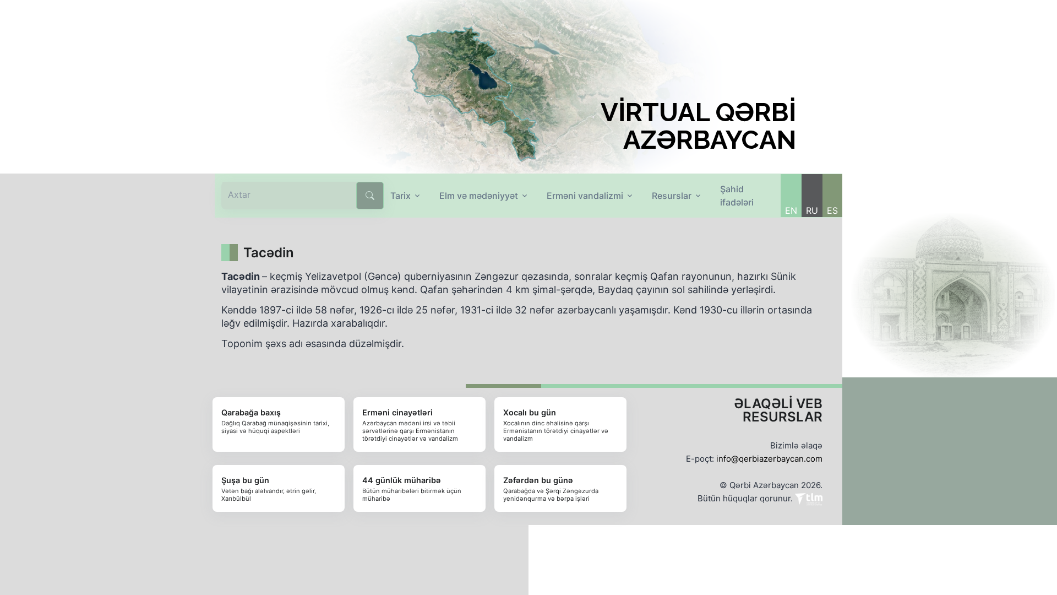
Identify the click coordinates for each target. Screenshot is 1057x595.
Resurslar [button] (671, 195)
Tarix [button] (400, 195)
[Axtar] (370, 195)
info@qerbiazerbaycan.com (769, 458)
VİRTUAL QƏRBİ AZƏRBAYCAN (698, 126)
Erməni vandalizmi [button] (585, 195)
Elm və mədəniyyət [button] (478, 195)
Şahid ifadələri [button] (737, 195)
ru (812, 210)
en (791, 210)
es (832, 210)
